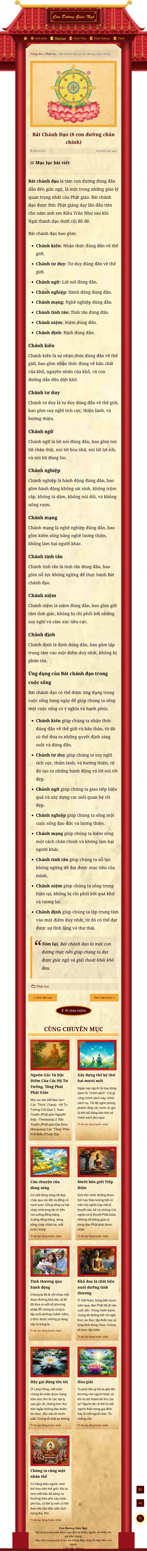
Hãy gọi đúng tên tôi (49, 1382)
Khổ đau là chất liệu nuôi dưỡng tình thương (96, 1287)
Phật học (60, 38)
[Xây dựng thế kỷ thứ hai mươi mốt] (97, 1055)
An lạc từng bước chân (94, 1124)
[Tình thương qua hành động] (49, 1261)
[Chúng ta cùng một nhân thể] (49, 1451)
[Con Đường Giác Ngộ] (25, 38)
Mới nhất (41, 38)
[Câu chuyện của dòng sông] (49, 1162)
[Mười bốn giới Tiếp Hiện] (97, 1162)
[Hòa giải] (97, 1362)
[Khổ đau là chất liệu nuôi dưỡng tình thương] (97, 1261)
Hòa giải (85, 1382)
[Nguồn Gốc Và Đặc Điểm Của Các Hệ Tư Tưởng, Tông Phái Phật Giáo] (49, 1055)
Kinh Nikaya (102, 38)
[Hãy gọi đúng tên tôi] (49, 1362)
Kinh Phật (80, 38)
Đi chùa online (75, 1010)
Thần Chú (124, 38)
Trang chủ (36, 53)
